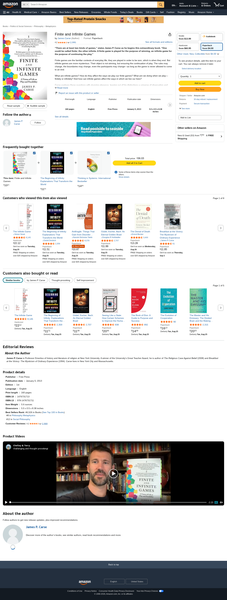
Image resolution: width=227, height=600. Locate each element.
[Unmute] (221, 502)
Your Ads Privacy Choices (147, 591)
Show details (124, 177)
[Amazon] (10, 4)
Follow (38, 122)
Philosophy (38, 26)
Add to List (185, 117)
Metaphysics (51, 26)
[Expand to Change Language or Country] (122, 581)
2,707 (88, 324)
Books (140, 12)
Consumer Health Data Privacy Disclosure (116, 591)
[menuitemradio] (216, 502)
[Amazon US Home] (85, 583)
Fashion (170, 12)
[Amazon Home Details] (213, 12)
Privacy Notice (91, 591)
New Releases (81, 12)
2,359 (59, 324)
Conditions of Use (74, 591)
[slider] (108, 502)
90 (174, 322)
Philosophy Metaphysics (23, 415)
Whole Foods (110, 12)
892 (146, 324)
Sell (162, 12)
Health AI (16, 12)
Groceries (96, 12)
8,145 (30, 319)
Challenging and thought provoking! (30, 448)
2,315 (205, 324)
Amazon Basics (48, 12)
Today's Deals (127, 12)
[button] (6, 12)
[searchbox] (93, 5)
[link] (57, 163)
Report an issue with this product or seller (79, 93)
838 (117, 324)
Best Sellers (65, 12)
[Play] (5, 502)
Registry (182, 12)
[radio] (188, 37)
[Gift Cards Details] (157, 12)
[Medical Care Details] (38, 12)
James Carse (64, 38)
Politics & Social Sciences (21, 26)
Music (191, 12)
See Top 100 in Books (53, 412)
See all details (61, 116)
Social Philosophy (21, 419)
